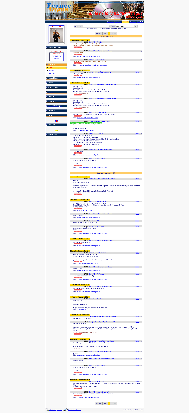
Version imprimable (55, 410)
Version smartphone (74, 410)
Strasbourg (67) (56, 57)
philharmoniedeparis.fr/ (84, 210)
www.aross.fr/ (81, 309)
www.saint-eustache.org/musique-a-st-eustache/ (92, 65)
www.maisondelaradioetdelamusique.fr (89, 397)
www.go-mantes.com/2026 (85, 130)
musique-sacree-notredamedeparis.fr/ (88, 56)
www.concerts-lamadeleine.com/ (87, 118)
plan (137, 72)
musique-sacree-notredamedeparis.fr (88, 77)
